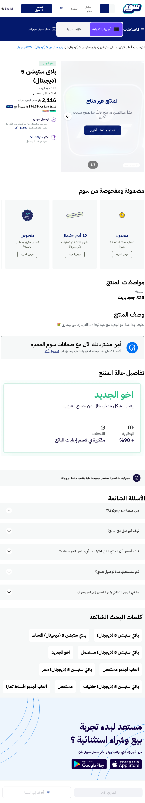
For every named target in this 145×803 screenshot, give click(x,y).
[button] (104, 8)
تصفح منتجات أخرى (102, 130)
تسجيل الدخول (39, 8)
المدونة (74, 9)
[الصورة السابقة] (137, 116)
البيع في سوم (88, 9)
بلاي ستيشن (40, 93)
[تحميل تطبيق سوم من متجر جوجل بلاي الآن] (91, 764)
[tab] (106, 29)
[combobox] (107, 8)
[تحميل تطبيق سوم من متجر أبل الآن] (126, 764)
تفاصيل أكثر (21, 128)
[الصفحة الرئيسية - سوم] (132, 9)
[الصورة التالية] (68, 116)
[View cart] (61, 8)
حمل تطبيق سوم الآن (39, 29)
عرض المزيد (122, 254)
